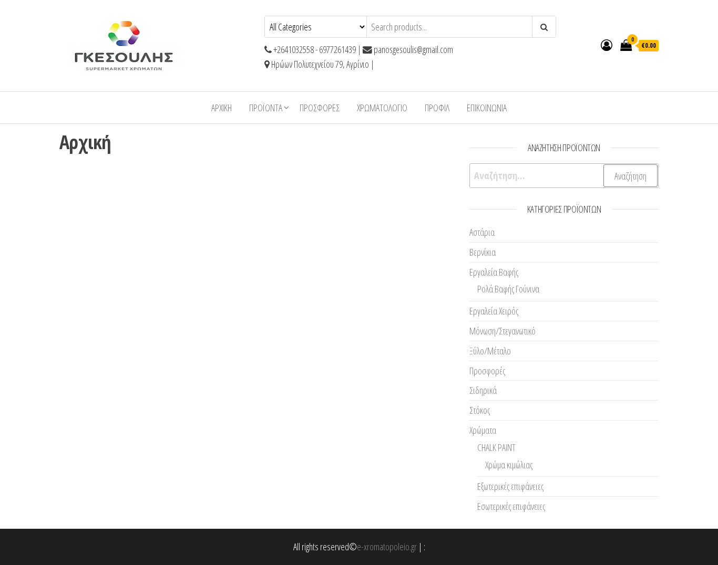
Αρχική (221, 107)
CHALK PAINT (496, 447)
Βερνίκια (482, 252)
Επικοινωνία (487, 107)
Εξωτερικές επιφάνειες (510, 486)
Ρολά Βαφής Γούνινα (508, 288)
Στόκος (479, 410)
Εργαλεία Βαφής (493, 272)
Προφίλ (437, 107)
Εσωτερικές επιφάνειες (511, 506)
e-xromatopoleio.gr (387, 546)
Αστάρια (482, 232)
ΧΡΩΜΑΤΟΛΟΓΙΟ (382, 107)
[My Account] (606, 45)
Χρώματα (482, 430)
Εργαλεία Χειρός (493, 311)
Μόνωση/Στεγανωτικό (502, 331)
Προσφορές (320, 107)
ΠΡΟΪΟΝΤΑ (265, 107)
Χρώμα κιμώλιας (508, 464)
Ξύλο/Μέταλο (490, 350)
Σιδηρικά (483, 390)
